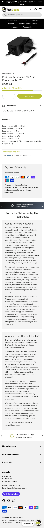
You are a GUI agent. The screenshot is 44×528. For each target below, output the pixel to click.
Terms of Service (7, 522)
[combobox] (22, 14)
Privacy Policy (13, 520)
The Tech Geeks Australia (14, 517)
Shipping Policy (24, 520)
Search (4, 520)
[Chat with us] (38, 522)
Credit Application (20, 522)
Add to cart (29, 96)
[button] (35, 9)
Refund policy (35, 520)
